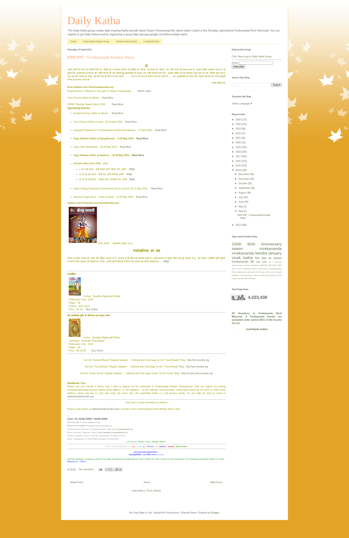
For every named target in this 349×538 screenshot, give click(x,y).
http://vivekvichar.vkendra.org (196, 373)
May (241, 206)
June (241, 201)
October (243, 183)
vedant (235, 279)
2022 (238, 133)
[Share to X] (113, 469)
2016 (238, 161)
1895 (279, 265)
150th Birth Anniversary (257, 244)
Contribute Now (151, 41)
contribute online (257, 329)
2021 (238, 138)
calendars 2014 (253, 272)
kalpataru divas (238, 275)
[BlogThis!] (110, 469)
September (244, 188)
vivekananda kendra (249, 253)
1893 (274, 265)
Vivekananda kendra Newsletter (245, 265)
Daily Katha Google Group (96, 41)
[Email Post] (100, 469)
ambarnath (241, 272)
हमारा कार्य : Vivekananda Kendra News (100, 57)
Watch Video (144, 91)
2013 (238, 225)
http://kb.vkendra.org (198, 360)
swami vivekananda (257, 248)
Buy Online (92, 309)
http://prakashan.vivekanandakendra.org (113, 432)
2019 (238, 147)
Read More (107, 97)
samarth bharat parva (267, 275)
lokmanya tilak (251, 275)
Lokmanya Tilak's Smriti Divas (255, 269)
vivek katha (242, 258)
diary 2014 (265, 272)
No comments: (87, 469)
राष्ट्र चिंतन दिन (246, 279)
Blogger (215, 512)
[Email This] (107, 469)
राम (239, 279)
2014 (238, 170)
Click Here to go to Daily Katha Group (251, 56)
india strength (276, 272)
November (244, 179)
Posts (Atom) (154, 490)
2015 (238, 165)
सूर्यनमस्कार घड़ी (265, 265)
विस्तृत (132, 169)
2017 (238, 156)
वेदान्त (253, 279)
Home (74, 41)
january (275, 253)
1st (269, 262)
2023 (238, 128)
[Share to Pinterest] (120, 469)
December (244, 174)
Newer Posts (76, 482)
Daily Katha (94, 21)
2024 (238, 124)
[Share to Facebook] (117, 469)
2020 (238, 142)
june (264, 261)
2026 (238, 119)
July (241, 197)
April (241, 211)
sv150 (279, 275)
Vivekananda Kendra (126, 41)
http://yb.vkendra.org (197, 366)
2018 (238, 151)
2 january (277, 262)
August (242, 192)
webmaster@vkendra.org (80, 396)
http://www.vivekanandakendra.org (120, 429)
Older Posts (216, 482)
